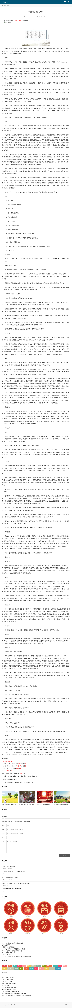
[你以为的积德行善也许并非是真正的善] (62, 797)
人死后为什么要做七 (7, 955)
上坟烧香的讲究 (6, 945)
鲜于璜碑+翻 (7, 770)
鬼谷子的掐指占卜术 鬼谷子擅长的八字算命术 (13, 949)
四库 (24, 965)
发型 (33, 965)
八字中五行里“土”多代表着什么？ (10, 987)
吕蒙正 (10, 776)
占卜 (55, 965)
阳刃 (21, 968)
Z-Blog (22, 1004)
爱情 (4, 968)
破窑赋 (33, 776)
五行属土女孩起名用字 (8, 979)
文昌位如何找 (5, 985)
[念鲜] (7, 2)
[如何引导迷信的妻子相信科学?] (45, 797)
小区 (31, 968)
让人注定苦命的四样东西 (8, 953)
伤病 (43, 965)
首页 (4, 5)
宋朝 (25, 776)
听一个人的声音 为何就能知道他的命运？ (12, 951)
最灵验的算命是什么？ (12, 779)
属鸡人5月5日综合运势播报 (9, 983)
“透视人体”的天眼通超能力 (8, 947)
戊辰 (14, 965)
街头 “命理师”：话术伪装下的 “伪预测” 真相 (30, 804)
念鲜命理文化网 (11, 1004)
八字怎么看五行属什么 (8, 981)
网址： (4, 833)
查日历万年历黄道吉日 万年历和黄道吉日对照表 (14, 993)
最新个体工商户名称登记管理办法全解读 (13, 773)
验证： (4, 837)
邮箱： (4, 829)
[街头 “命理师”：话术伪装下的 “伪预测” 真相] (27, 797)
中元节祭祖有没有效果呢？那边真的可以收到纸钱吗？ (20, 782)
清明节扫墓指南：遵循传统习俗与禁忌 (11, 804)
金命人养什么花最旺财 (8, 977)
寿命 (28, 965)
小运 (46, 968)
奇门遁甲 (10, 968)
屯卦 (16, 968)
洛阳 (37, 776)
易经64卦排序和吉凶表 (9, 866)
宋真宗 (29, 776)
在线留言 (66, 1004)
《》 (8, 761)
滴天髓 (58, 968)
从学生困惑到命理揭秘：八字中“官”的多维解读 (15, 871)
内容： (4, 841)
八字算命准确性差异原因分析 (10, 877)
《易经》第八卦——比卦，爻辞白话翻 (14, 763)
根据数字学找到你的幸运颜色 (9, 989)
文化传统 (7, 5)
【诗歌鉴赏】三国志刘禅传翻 (11, 768)
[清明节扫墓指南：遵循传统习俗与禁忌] (10, 797)
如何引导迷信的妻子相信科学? (44, 804)
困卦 (19, 965)
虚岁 (36, 968)
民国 (64, 965)
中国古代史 (20, 776)
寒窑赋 (14, 776)
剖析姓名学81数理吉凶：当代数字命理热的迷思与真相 (16, 883)
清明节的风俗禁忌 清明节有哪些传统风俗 (12, 943)
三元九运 (52, 968)
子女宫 (39, 965)
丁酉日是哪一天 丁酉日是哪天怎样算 (11, 991)
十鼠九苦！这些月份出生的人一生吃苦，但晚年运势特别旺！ (17, 995)
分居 (60, 965)
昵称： (4, 825)
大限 (10, 965)
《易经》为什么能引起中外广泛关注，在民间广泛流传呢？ (17, 956)
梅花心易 (49, 965)
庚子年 (41, 968)
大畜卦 (5, 965)
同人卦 (26, 968)
